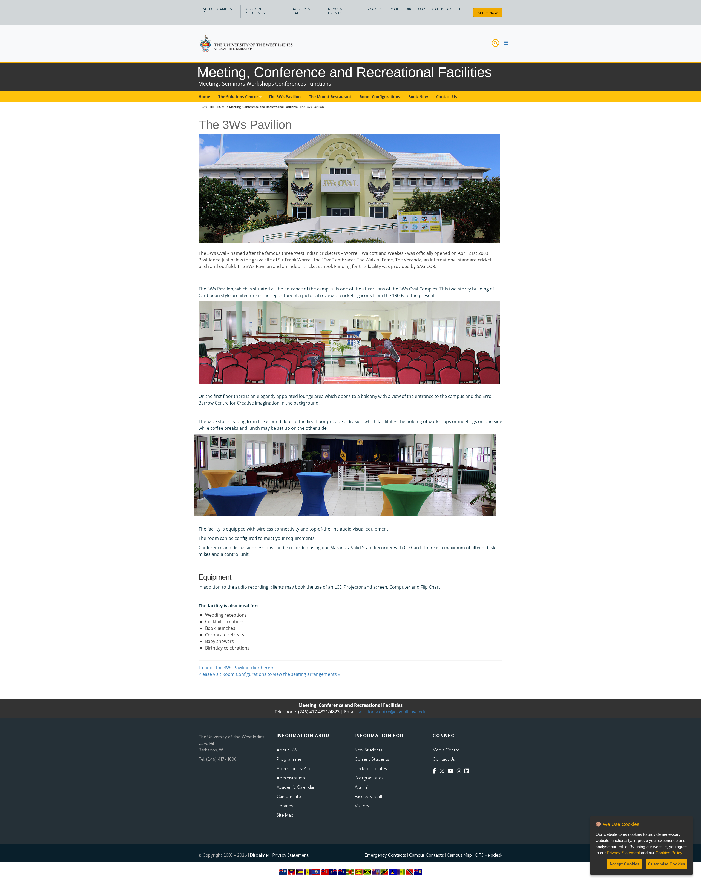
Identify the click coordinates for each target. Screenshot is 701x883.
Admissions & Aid (293, 768)
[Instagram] (460, 770)
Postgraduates (369, 778)
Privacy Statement (290, 855)
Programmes (289, 759)
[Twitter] (443, 770)
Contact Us (444, 759)
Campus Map (459, 855)
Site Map (285, 815)
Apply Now (488, 13)
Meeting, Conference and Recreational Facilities (263, 107)
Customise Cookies (666, 864)
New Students (368, 750)
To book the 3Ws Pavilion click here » (236, 668)
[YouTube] (452, 770)
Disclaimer (259, 855)
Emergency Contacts (385, 855)
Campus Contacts (426, 855)
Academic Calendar (296, 787)
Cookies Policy (669, 852)
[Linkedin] (467, 770)
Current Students (255, 11)
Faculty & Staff (300, 11)
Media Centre (446, 750)
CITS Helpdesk (488, 855)
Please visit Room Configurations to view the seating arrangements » (269, 674)
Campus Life (289, 796)
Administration (291, 778)
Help (462, 9)
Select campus (217, 9)
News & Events (335, 11)
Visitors (362, 805)
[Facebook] (435, 770)
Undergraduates (371, 768)
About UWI (287, 750)
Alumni (361, 787)
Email (393, 9)
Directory (416, 9)
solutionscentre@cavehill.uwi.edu (392, 712)
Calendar (441, 9)
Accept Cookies (624, 864)
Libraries (373, 9)
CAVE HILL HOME (214, 107)
